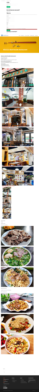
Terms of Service (19, 28)
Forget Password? (8, 8)
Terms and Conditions (23, 381)
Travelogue (14, 381)
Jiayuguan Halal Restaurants (6, 48)
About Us (14, 379)
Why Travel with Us (15, 380)
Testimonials (36, 35)
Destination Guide (32, 35)
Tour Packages (22, 35)
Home (19, 35)
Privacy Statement (24, 28)
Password (7, 5)
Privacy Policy (22, 380)
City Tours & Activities (27, 35)
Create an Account (8, 11)
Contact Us (22, 379)
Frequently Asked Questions (24, 382)
